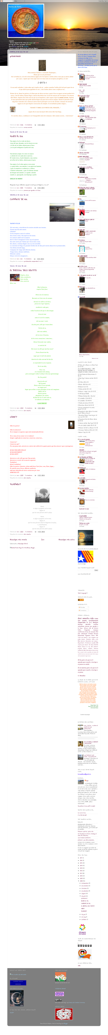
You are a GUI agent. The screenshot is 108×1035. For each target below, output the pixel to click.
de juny (84, 914)
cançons (80, 645)
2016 (81, 860)
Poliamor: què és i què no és (85, 831)
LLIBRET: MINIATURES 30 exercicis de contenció (90, 232)
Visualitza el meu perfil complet (86, 806)
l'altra (79, 630)
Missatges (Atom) (23, 544)
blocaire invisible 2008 (92, 643)
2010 (81, 876)
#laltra (93, 635)
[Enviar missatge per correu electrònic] (35, 125)
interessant (84, 634)
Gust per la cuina (84, 509)
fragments (87, 630)
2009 (81, 878)
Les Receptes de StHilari (85, 457)
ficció (94, 654)
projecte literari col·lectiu (85, 648)
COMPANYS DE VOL (18, 199)
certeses (95, 624)
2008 (81, 881)
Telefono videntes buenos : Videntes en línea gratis (85, 518)
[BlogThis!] (39, 125)
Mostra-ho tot (95, 358)
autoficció (80, 654)
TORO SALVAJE (83, 84)
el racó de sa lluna (84, 96)
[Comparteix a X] (41, 125)
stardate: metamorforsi (88, 248)
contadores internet (60, 988)
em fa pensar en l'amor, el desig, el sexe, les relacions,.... (87, 834)
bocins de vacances (90, 632)
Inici (42, 539)
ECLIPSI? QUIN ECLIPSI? (88, 159)
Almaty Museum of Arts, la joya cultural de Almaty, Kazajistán (90, 109)
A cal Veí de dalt (82, 815)
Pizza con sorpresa (90, 500)
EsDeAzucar (82, 468)
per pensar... (95, 641)
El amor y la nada (83, 524)
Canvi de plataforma (90, 288)
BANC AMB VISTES (84, 157)
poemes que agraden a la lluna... (32, 190)
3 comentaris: (29, 408)
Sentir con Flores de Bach (86, 106)
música (96, 654)
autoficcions (81, 632)
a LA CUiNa (82, 478)
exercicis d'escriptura (86, 641)
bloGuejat (82, 142)
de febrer (84, 919)
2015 (81, 863)
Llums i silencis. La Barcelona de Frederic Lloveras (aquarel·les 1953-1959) (87, 269)
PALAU (86, 221)
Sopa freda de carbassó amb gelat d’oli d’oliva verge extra (88, 452)
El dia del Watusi (89, 144)
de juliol (84, 896)
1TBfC (97, 635)
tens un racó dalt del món (86, 137)
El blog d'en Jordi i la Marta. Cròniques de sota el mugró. (87, 188)
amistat (82, 652)
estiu (91, 654)
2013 (81, 868)
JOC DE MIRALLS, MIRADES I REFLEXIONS (91, 742)
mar (87, 781)
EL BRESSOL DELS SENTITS (23, 270)
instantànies (81, 626)
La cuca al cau (82, 813)
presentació (15, 56)
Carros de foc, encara (90, 200)
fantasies (88, 639)
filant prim (82, 287)
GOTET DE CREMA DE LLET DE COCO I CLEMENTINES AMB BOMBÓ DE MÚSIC (90, 461)
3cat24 (12, 1013)
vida (92, 618)
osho (79, 656)
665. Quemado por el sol (90, 128)
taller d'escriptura (87, 650)
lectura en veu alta (87, 646)
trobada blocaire (93, 634)
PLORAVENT (15, 484)
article (85, 652)
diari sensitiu (27, 410)
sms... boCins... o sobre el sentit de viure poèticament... (91, 727)
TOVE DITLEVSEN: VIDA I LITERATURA (90, 118)
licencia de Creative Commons (77, 1002)
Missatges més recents (18, 539)
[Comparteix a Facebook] (42, 125)
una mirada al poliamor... (84, 838)
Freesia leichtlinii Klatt (90, 257)
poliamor (96, 646)
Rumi (79, 652)
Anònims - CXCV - (89, 168)
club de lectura (93, 628)
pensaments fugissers (84, 635)
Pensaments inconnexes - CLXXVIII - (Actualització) (90, 180)
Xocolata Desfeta (84, 488)
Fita (80, 199)
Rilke (79, 641)
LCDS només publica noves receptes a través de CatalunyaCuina (90, 443)
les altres (82, 209)
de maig (84, 917)
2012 (81, 871)
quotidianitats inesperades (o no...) (33, 261)
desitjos (95, 622)
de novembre (85, 886)
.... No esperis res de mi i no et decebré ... (87, 275)
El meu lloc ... (88, 278)
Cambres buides (83, 177)
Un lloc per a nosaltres (85, 167)
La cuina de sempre (84, 439)
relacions (96, 648)
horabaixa (82, 240)
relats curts (95, 639)
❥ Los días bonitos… (84, 354)
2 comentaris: (29, 125)
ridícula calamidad (84, 153)
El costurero (82, 126)
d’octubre (84, 888)
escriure (84, 654)
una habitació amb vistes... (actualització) (90, 756)
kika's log (81, 246)
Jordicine (81, 74)
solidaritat (80, 650)
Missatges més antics (67, 539)
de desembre (85, 883)
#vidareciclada (95, 650)
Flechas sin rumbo (84, 523)
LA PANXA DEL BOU (84, 116)
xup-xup (81, 498)
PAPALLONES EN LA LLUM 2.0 (86, 219)
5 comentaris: (28, 259)
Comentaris (83, 610)
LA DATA (87, 97)
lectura (86, 628)
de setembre (85, 891)
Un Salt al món (83, 266)
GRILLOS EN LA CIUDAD (85, 86)
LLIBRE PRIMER (83, 256)
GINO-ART (82, 230)
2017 (81, 858)
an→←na (81, 90)
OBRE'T (13, 417)
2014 (81, 866)
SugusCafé (82, 297)
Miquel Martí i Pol (82, 643)
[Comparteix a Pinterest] (44, 125)
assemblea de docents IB (92, 652)
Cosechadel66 (83, 516)
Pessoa (79, 646)
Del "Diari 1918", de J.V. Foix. (86, 138)
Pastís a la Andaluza (90, 469)
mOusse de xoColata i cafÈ (90, 480)
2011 (81, 873)
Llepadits (81, 450)
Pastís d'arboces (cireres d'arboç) (89, 490)
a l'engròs (81, 91)
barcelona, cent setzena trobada (91, 211)
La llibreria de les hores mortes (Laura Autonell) (90, 77)
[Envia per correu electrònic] (38, 125)
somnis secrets (28, 127)
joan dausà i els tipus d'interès (90, 645)
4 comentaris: (28, 188)
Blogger (66, 1023)
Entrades (82, 607)
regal (86, 656)
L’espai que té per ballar (85, 241)
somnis (89, 656)
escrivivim (88, 654)
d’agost (84, 893)
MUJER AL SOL (16, 136)
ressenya (95, 630)
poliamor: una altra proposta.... (86, 840)
